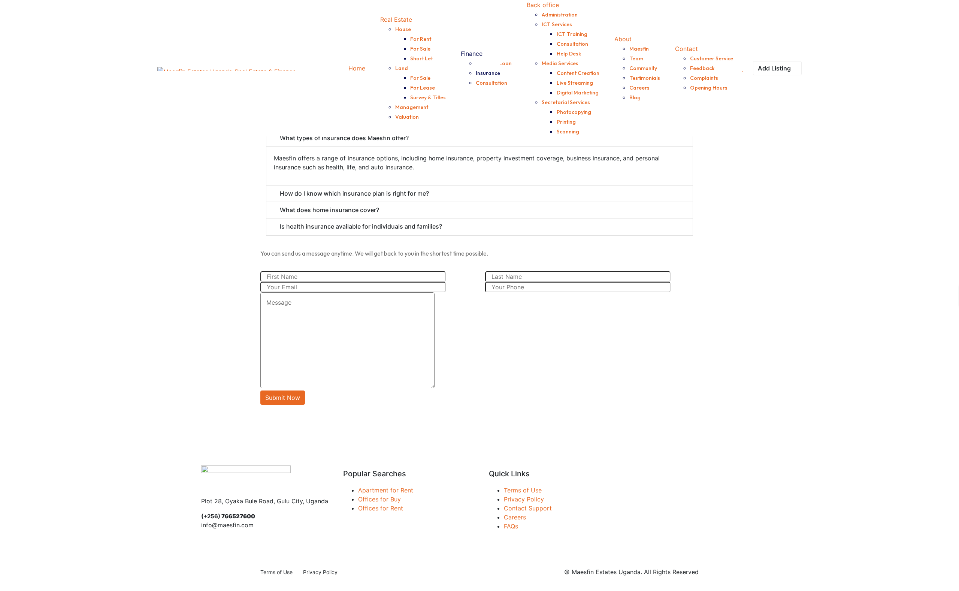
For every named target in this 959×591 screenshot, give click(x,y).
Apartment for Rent (385, 490)
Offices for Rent (380, 508)
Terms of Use (523, 490)
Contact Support (528, 508)
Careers (515, 517)
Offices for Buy (379, 499)
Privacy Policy (524, 499)
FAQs (511, 526)
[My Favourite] (743, 68)
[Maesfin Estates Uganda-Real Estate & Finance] (226, 68)
